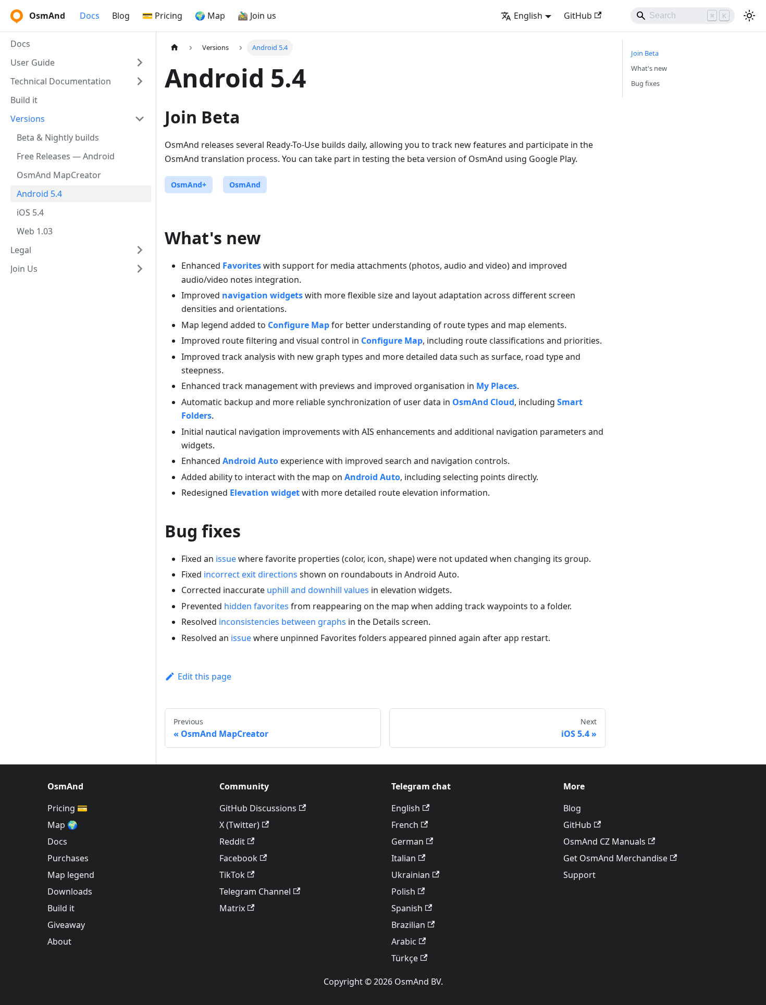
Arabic (403, 941)
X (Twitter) (239, 825)
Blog (121, 15)
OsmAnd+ (188, 185)
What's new (649, 68)
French (404, 825)
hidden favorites (256, 606)
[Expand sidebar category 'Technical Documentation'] (139, 81)
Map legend (70, 875)
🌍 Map (210, 15)
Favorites (242, 265)
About (59, 941)
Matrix (232, 908)
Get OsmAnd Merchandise (615, 858)
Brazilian (408, 925)
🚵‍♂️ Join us (257, 15)
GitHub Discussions (257, 808)
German (407, 841)
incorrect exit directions (251, 574)
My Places (496, 386)
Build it (61, 908)
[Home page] (174, 48)
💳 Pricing (162, 15)
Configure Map (298, 325)
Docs (90, 15)
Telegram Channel (255, 891)
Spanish (407, 908)
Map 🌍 (62, 825)
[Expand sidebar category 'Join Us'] (139, 268)
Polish (403, 891)
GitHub (578, 15)
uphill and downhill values (318, 590)
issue (226, 558)
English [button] (528, 15)
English (405, 808)
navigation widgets (262, 295)
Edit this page (204, 676)
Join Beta (645, 53)
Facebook (238, 858)
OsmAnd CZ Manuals (604, 841)
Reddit (232, 841)
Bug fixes (645, 83)
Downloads (69, 891)
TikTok (232, 875)
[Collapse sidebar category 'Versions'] (139, 118)
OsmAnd (245, 185)
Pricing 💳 (67, 808)
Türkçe (404, 958)
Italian (403, 858)
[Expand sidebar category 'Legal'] (139, 250)
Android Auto (250, 461)
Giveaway (66, 925)
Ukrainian (410, 875)
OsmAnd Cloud (483, 402)
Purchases (68, 858)
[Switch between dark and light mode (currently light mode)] (749, 15)
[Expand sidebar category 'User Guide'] (139, 62)
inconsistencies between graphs (282, 621)
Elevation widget (265, 492)
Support (579, 875)
